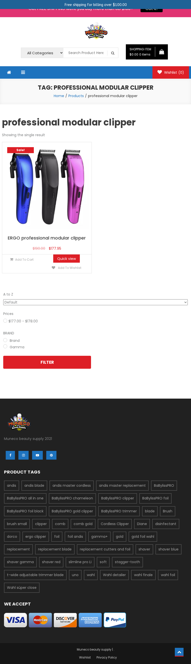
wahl (91, 574)
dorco (12, 536)
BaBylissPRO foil (155, 498)
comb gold (83, 523)
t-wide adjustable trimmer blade (35, 574)
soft (103, 561)
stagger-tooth (127, 561)
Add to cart (24, 259)
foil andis (75, 536)
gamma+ (99, 536)
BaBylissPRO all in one (25, 498)
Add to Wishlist (69, 268)
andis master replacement (122, 485)
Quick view (66, 258)
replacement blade (55, 549)
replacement (18, 549)
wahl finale (143, 574)
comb (60, 523)
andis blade (34, 485)
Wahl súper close (22, 587)
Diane (142, 523)
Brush (167, 511)
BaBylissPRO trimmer (119, 511)
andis (11, 485)
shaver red (51, 561)
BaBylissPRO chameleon (72, 498)
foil (56, 536)
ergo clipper (35, 536)
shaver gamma (20, 561)
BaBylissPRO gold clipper (72, 511)
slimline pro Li (80, 561)
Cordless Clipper (115, 523)
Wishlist (173, 72)
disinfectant (165, 523)
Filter (47, 362)
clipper (41, 523)
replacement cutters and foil (105, 549)
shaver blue (168, 549)
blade (150, 511)
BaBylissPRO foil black (25, 511)
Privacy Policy (106, 657)
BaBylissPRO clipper (117, 498)
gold (119, 536)
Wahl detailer (114, 574)
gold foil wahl (143, 536)
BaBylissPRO (164, 485)
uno (75, 574)
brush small (17, 523)
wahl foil (168, 574)
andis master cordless (71, 485)
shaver (144, 549)
